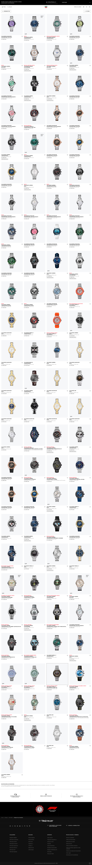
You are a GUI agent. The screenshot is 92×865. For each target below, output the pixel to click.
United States (51, 2)
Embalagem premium (46, 796)
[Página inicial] (46, 7)
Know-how (30, 841)
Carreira (30, 845)
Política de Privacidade (70, 839)
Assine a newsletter (74, 825)
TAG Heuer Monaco (13, 847)
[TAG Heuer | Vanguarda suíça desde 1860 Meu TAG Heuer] (46, 820)
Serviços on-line (50, 841)
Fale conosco (50, 837)
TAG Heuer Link (12, 849)
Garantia (49, 843)
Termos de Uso (69, 843)
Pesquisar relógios (13, 837)
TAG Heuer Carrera (13, 841)
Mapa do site (31, 847)
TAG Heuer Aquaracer (14, 845)
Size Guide (49, 851)
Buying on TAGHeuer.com (52, 849)
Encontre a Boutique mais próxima (55, 826)
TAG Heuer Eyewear (13, 851)
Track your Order (50, 853)
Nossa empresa (31, 837)
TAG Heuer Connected (14, 839)
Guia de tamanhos (51, 845)
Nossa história (31, 839)
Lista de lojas (31, 849)
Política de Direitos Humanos (71, 845)
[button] (87, 7)
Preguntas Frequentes (51, 839)
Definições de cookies (70, 841)
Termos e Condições (70, 837)
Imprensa (30, 843)
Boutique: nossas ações (52, 847)
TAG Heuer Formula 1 (14, 843)
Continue (65, 2)
